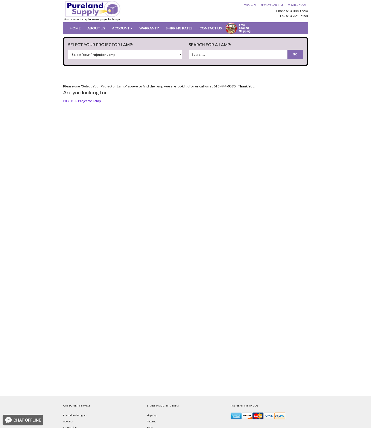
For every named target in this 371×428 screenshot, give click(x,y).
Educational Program (75, 415)
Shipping (151, 415)
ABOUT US (96, 28)
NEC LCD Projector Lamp (82, 101)
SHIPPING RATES (179, 28)
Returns (151, 421)
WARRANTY (149, 28)
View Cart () (273, 4)
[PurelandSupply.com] (112, 11)
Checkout (299, 4)
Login (251, 4)
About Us (68, 421)
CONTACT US (210, 28)
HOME (75, 28)
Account (121, 28)
